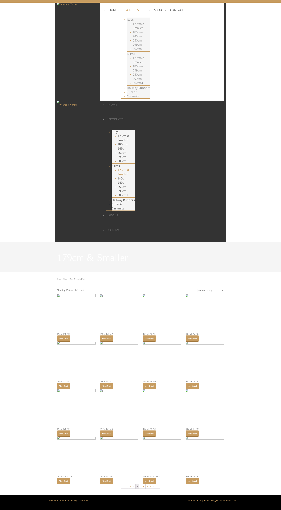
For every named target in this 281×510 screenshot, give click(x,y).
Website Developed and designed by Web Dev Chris (211, 500)
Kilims (65, 279)
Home (59, 279)
